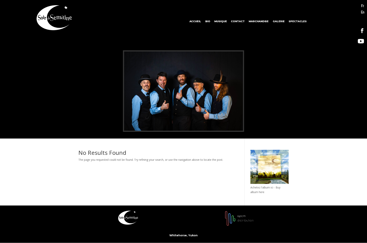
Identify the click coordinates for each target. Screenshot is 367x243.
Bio (207, 21)
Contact (237, 21)
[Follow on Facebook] (362, 31)
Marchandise (259, 21)
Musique (220, 21)
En (362, 12)
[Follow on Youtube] (361, 41)
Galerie (278, 21)
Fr (362, 5)
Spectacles (298, 21)
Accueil (195, 21)
